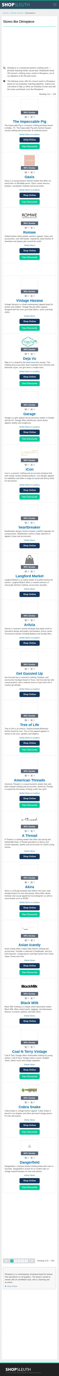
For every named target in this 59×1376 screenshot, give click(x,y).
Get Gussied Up (29, 673)
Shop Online (29, 195)
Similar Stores (17, 13)
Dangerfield (29, 1162)
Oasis (29, 177)
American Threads (29, 780)
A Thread (29, 836)
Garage (29, 414)
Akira (29, 887)
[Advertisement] (29, 46)
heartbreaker (29, 527)
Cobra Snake (30, 1107)
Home (5, 13)
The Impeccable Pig (29, 121)
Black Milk (29, 1003)
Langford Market (30, 576)
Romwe (29, 232)
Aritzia (29, 625)
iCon (30, 469)
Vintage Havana (29, 300)
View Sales (29, 146)
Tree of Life (29, 725)
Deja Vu (29, 358)
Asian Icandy (29, 945)
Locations (36, 135)
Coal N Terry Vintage (29, 1051)
